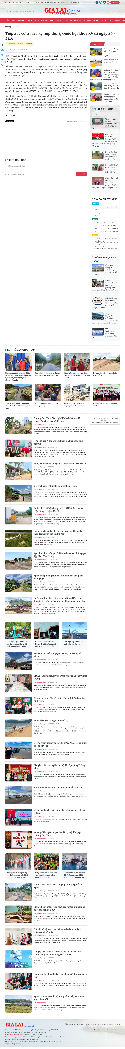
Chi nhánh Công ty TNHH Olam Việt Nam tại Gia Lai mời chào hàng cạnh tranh (105, 303)
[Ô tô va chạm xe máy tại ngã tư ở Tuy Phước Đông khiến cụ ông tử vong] (18, 750)
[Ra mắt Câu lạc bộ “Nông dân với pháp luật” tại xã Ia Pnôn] (18, 817)
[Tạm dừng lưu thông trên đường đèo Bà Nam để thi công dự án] (96, 86)
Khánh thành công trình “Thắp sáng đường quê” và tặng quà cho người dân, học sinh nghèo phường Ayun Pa (104, 74)
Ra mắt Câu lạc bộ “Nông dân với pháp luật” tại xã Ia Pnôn (59, 811)
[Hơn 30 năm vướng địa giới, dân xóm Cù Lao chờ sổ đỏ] (18, 471)
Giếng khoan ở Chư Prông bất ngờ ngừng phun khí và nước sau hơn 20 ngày (59, 908)
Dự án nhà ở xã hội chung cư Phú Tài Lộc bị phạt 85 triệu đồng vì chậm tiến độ (58, 509)
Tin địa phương (104, 109)
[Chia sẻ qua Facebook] (2, 45)
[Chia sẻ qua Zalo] (2, 50)
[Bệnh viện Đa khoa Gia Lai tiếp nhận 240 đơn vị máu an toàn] (18, 981)
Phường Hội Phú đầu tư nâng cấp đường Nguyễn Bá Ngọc (58, 886)
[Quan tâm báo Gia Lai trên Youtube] (104, 2)
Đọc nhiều (97, 44)
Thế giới (21, 20)
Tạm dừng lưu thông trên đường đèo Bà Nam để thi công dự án (112, 86)
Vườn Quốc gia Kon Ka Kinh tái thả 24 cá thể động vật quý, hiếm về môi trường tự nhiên (18, 644)
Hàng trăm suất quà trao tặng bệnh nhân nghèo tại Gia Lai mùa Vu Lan (111, 97)
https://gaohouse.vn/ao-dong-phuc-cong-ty (105, 422)
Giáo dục (60, 20)
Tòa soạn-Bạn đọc (12, 27)
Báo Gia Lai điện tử (62, 11)
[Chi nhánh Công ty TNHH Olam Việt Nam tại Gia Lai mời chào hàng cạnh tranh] (98, 301)
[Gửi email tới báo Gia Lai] (108, 2)
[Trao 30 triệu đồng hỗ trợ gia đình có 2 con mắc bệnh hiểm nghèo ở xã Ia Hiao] (18, 861)
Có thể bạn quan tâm (21, 349)
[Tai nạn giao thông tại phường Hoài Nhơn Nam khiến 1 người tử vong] (96, 51)
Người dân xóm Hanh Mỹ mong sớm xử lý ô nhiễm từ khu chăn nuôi (59, 998)
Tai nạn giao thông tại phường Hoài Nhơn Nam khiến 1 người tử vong (111, 52)
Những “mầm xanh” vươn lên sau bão (105, 405)
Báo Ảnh (18, 2)
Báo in (27, 2)
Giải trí (103, 20)
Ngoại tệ (95, 219)
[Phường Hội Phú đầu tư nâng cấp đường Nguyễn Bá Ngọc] (18, 892)
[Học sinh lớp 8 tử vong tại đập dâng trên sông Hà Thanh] (18, 661)
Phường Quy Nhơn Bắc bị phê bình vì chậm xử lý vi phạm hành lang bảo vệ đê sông (58, 419)
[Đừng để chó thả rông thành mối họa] (18, 728)
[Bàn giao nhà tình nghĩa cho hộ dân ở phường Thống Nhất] (18, 772)
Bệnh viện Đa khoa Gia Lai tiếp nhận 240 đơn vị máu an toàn (60, 975)
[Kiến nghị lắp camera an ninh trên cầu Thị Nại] (74, 630)
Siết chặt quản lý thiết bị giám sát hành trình (55, 486)
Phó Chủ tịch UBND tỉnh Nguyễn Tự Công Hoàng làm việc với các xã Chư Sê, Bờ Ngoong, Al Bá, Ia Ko (105, 140)
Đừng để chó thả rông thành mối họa (51, 720)
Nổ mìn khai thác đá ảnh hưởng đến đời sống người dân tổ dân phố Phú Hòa (45, 644)
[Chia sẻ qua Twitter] (2, 55)
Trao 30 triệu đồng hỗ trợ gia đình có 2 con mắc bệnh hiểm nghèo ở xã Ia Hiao (17, 875)
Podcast (36, 2)
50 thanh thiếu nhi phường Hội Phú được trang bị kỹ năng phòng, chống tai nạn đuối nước (74, 875)
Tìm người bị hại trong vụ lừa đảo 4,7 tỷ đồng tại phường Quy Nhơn (57, 834)
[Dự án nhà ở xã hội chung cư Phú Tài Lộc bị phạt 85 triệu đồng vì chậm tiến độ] (18, 515)
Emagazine (63, 2)
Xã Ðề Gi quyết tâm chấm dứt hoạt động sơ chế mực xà (75, 405)
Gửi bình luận (81, 174)
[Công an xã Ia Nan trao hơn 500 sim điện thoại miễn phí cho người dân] (46, 861)
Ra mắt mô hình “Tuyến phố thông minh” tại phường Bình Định (60, 699)
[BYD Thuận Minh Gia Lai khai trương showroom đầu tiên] (98, 332)
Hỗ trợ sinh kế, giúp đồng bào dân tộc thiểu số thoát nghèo (111, 155)
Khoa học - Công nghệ (82, 20)
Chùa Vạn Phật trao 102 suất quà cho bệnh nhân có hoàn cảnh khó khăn (58, 930)
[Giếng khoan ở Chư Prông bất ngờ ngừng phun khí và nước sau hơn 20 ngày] (18, 914)
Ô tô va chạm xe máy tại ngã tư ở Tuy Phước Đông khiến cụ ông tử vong (60, 744)
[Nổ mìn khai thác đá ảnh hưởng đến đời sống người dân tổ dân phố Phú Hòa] (46, 630)
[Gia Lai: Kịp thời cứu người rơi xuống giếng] (48, 392)
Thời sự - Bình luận (41, 20)
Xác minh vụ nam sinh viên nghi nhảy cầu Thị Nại (58, 787)
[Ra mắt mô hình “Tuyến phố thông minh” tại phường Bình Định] (18, 705)
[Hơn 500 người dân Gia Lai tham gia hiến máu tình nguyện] (18, 448)
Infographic (75, 2)
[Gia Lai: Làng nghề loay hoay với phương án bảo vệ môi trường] (18, 683)
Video (9, 2)
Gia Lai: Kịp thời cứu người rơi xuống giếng (46, 405)
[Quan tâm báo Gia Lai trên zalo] (100, 2)
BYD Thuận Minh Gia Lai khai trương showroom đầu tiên (104, 333)
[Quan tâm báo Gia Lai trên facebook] (97, 2)
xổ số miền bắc (96, 419)
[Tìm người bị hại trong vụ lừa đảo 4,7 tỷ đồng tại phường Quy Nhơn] (18, 840)
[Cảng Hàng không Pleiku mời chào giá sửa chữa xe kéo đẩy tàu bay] (98, 268)
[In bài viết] (2, 64)
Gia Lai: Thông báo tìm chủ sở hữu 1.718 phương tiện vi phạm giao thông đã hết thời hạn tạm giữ (105, 286)
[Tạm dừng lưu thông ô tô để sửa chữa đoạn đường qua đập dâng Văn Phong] (18, 561)
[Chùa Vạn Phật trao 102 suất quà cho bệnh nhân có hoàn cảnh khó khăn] (18, 936)
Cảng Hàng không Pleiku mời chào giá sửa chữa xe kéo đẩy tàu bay (105, 270)
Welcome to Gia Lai (49, 2)
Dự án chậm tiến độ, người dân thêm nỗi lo (111, 62)
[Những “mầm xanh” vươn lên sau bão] (106, 392)
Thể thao (117, 20)
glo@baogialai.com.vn (16, 1034)
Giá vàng (95, 235)
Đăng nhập (115, 2)
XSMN (116, 419)
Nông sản (95, 203)
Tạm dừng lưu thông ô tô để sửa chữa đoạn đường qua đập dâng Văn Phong (60, 555)
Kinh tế (52, 20)
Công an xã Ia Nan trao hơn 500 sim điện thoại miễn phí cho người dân (46, 875)
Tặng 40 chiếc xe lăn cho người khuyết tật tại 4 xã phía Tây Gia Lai (105, 123)
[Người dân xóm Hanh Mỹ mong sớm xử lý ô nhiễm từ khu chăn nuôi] (18, 1004)
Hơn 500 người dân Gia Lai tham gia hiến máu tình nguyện (58, 442)
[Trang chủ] (7, 20)
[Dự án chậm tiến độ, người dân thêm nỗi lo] (96, 62)
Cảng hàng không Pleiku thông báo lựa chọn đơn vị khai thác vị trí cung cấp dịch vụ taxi (105, 318)
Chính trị (29, 20)
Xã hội (110, 20)
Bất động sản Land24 (107, 419)
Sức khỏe (69, 20)
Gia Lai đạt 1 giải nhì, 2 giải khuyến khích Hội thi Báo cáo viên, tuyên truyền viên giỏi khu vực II (105, 184)
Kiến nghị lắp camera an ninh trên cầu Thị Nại (73, 643)
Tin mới (113, 44)
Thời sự (13, 20)
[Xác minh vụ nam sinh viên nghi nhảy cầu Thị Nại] (18, 795)
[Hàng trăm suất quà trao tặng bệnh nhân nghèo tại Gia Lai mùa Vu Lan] (96, 97)
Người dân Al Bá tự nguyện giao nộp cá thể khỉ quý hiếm (111, 168)
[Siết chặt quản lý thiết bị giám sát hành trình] (18, 493)
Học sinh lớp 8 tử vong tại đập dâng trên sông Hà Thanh (57, 655)
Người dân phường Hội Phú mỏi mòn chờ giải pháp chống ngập (58, 577)
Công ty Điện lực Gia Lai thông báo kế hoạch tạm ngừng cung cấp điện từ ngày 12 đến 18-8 (57, 953)
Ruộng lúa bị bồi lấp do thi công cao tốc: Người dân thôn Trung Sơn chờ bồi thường (58, 532)
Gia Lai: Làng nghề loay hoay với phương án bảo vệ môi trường (60, 677)
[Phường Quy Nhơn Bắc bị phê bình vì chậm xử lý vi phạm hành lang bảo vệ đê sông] (18, 425)
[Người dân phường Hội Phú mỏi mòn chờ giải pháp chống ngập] (18, 583)
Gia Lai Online (20, 1024)
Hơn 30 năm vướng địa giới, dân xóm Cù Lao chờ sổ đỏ (60, 463)
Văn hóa (96, 20)
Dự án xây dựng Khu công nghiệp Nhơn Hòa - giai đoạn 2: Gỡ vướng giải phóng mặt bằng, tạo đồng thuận (60, 599)
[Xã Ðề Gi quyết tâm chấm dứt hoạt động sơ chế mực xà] (77, 392)
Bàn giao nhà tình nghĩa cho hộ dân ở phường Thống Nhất (59, 766)
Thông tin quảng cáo (104, 259)
